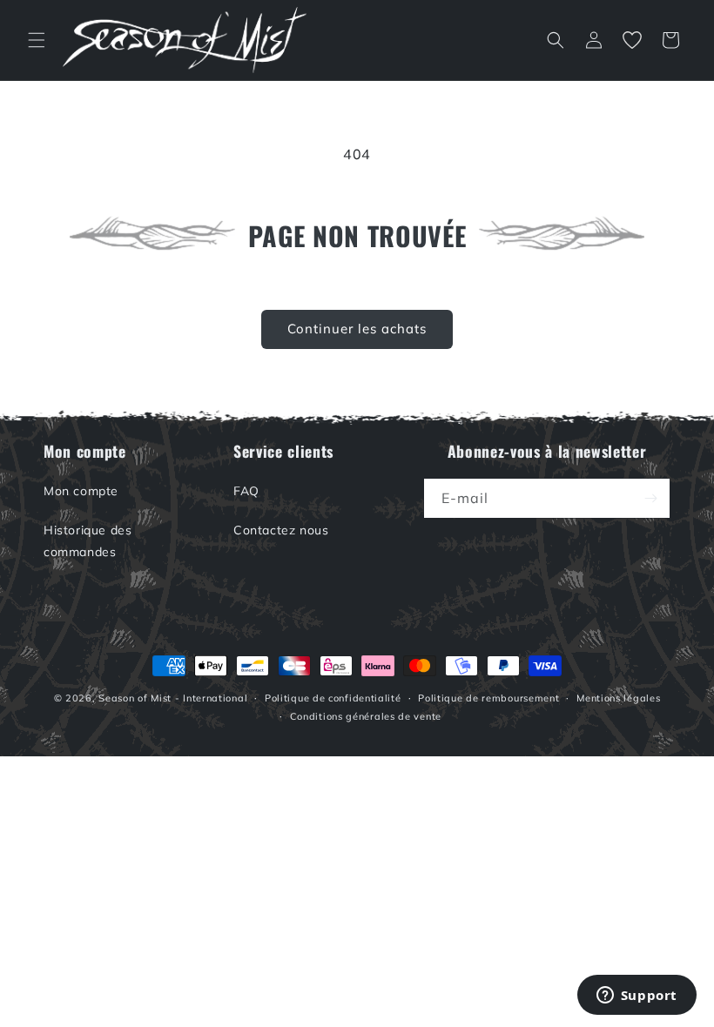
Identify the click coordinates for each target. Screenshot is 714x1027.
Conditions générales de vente (365, 716)
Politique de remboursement (488, 698)
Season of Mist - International (172, 698)
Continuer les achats (357, 328)
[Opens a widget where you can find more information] (636, 996)
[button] (36, 40)
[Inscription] (650, 498)
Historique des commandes (87, 541)
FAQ (246, 491)
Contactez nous (280, 530)
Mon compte (81, 491)
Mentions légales (618, 698)
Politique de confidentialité (333, 698)
